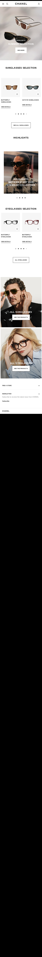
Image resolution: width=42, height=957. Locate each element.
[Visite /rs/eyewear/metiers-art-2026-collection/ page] (21, 172)
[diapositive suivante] (39, 94)
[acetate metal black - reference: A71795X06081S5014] (31, 87)
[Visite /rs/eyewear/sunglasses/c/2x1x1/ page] (21, 302)
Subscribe (5, 401)
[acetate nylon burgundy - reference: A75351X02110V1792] (31, 222)
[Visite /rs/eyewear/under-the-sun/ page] (21, 30)
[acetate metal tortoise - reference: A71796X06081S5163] (10, 87)
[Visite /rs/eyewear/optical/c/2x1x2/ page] (21, 353)
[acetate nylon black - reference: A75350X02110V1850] (10, 222)
